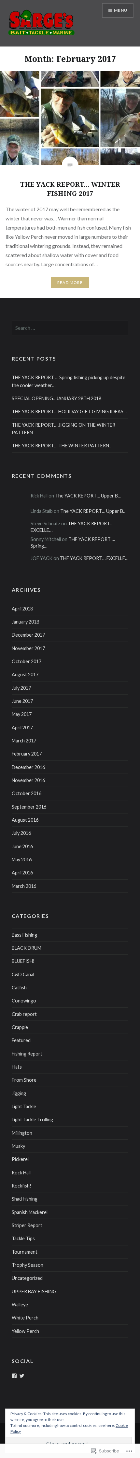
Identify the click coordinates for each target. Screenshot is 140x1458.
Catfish (19, 987)
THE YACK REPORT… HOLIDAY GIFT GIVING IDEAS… (69, 411)
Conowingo (24, 1000)
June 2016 (22, 846)
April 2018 (22, 608)
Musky (18, 1146)
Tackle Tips (23, 1238)
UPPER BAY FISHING (34, 1291)
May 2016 (22, 859)
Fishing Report (27, 1053)
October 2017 (26, 661)
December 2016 (28, 767)
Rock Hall (21, 1172)
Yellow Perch (25, 1331)
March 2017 (24, 740)
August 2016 (25, 820)
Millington (22, 1133)
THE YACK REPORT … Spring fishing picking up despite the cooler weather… (68, 381)
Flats (17, 1067)
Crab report (24, 1014)
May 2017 (22, 714)
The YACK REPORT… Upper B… (88, 495)
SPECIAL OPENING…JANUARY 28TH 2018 (56, 398)
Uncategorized (27, 1278)
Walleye (20, 1304)
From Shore (24, 1080)
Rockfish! (21, 1185)
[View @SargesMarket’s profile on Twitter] (21, 1375)
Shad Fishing (24, 1199)
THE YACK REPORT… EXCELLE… (94, 558)
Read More (70, 282)
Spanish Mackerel (30, 1212)
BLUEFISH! (23, 961)
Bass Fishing (24, 935)
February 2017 (27, 754)
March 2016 (24, 886)
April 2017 (22, 727)
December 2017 (28, 635)
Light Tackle (24, 1106)
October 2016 (26, 793)
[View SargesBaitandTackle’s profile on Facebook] (14, 1375)
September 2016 (29, 807)
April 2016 (22, 872)
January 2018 (25, 622)
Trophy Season (27, 1265)
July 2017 (21, 688)
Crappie (20, 1027)
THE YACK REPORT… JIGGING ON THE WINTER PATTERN (63, 428)
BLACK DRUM (26, 948)
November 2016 (28, 780)
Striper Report (27, 1225)
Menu (120, 10)
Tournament (24, 1252)
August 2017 (25, 674)
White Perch (25, 1317)
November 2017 (28, 648)
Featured (21, 1040)
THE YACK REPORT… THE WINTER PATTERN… (62, 445)
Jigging (19, 1093)
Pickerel (20, 1159)
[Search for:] (70, 328)
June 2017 (22, 701)
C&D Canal (23, 974)
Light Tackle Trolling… (34, 1119)
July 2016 (21, 833)
